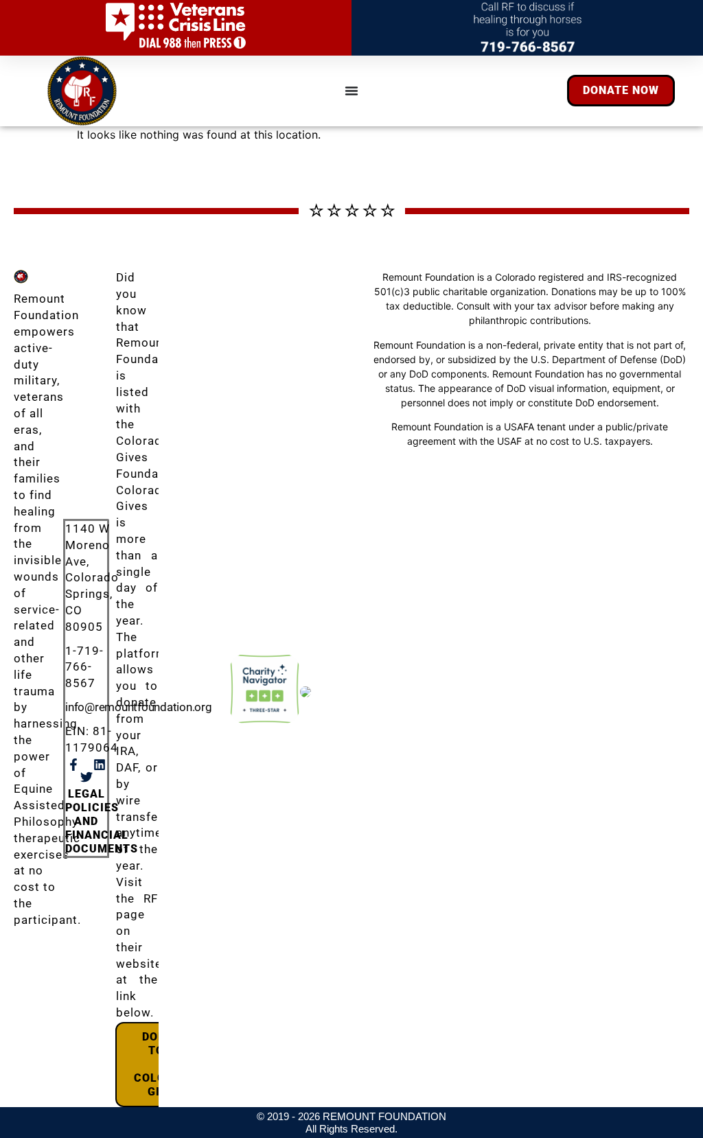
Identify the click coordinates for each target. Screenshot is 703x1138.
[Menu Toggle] (351, 90)
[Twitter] (86, 777)
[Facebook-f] (73, 764)
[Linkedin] (99, 764)
